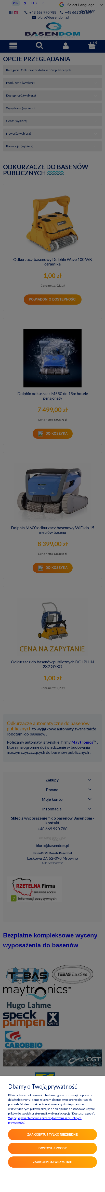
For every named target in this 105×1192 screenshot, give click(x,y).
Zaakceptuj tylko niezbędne (52, 1134)
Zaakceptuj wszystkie (52, 1162)
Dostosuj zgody (52, 1148)
